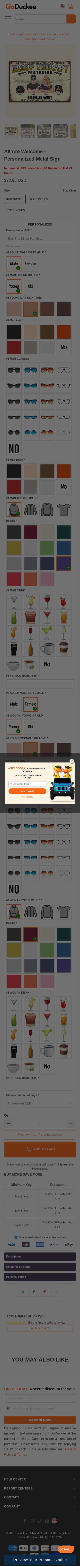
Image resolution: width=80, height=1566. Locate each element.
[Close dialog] (72, 761)
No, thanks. (27, 796)
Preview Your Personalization (40, 1560)
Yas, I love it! (27, 791)
